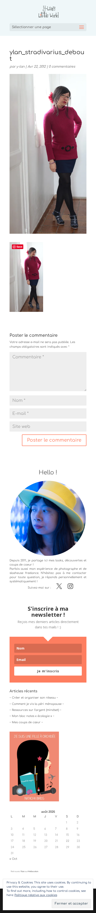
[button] (26, 277)
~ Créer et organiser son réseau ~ (34, 697)
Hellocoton (33, 871)
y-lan (20, 66)
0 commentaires (62, 66)
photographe (68, 568)
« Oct (13, 858)
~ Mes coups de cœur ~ (26, 722)
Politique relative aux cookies (35, 895)
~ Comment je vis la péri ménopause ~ (37, 704)
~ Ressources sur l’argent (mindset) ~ (35, 710)
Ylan (22, 871)
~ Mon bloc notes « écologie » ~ (32, 716)
